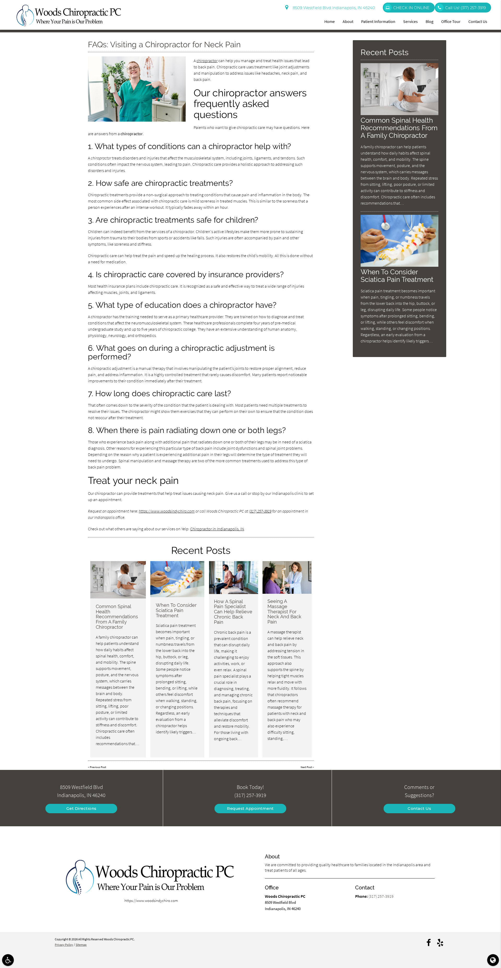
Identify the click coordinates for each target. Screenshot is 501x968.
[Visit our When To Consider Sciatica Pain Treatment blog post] (177, 579)
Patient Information (378, 21)
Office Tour (451, 21)
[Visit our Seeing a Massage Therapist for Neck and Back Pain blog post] (287, 577)
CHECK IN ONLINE (411, 7)
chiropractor (207, 60)
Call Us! (465, 7)
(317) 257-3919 (260, 511)
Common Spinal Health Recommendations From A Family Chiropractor (117, 617)
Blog (429, 21)
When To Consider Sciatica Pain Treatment (176, 610)
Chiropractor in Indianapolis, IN (217, 528)
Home (329, 21)
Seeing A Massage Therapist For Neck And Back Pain (284, 611)
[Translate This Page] (493, 960)
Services (410, 21)
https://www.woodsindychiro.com (167, 511)
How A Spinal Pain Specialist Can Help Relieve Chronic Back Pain (233, 612)
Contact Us (477, 21)
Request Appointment (250, 808)
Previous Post (98, 767)
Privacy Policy (64, 945)
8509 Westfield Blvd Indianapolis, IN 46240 (333, 7)
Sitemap (81, 945)
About (348, 21)
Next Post (306, 767)
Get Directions (81, 808)
